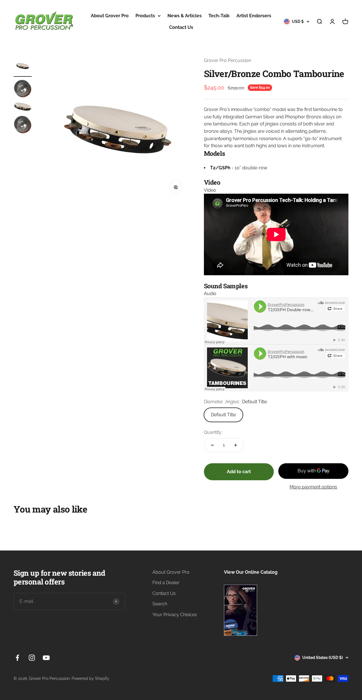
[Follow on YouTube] (46, 657)
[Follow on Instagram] (32, 657)
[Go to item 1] (23, 67)
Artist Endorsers (253, 15)
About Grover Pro (110, 15)
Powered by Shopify (90, 678)
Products (145, 15)
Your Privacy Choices (174, 614)
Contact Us (181, 27)
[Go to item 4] (23, 125)
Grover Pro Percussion (227, 60)
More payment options (313, 487)
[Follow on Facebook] (17, 657)
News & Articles (184, 15)
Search (159, 604)
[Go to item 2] (23, 89)
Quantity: (213, 432)
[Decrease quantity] (212, 445)
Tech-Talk (219, 15)
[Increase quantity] (235, 445)
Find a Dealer (166, 582)
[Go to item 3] (23, 107)
